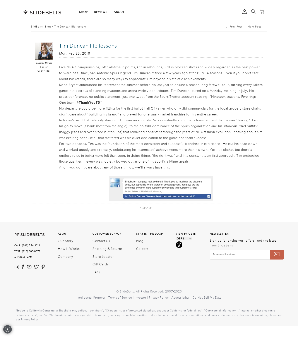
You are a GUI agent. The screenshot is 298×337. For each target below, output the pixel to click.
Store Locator (103, 256)
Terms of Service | (121, 297)
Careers (142, 249)
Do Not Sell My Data (206, 297)
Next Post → (256, 26)
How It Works (69, 249)
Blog (140, 241)
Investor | (142, 297)
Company (65, 256)
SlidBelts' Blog (41, 26)
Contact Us (101, 241)
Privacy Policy (30, 319)
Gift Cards (100, 264)
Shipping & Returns (107, 249)
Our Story (65, 241)
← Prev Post (234, 26)
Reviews (100, 12)
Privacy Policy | (160, 297)
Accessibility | (181, 297)
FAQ (96, 272)
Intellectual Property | (92, 297)
